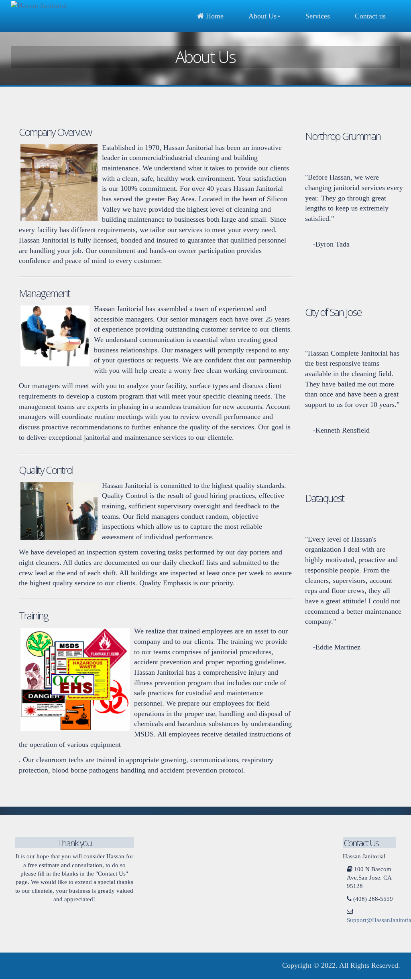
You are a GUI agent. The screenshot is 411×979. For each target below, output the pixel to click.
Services (317, 16)
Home (214, 16)
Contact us (370, 16)
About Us (262, 16)
